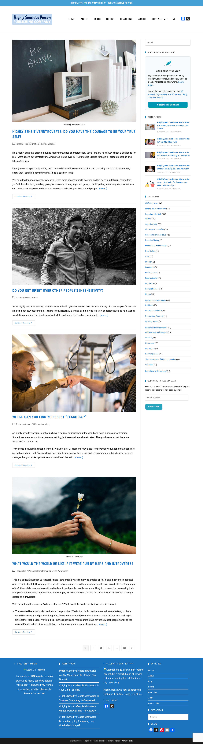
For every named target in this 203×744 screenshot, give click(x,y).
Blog (150, 681)
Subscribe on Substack (168, 105)
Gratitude (149, 305)
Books (151, 687)
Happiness (149, 343)
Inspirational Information (155, 300)
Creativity (149, 338)
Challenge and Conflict (154, 229)
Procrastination (151, 278)
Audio (151, 698)
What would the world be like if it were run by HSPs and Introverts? (72, 564)
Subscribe (153, 407)
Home (151, 670)
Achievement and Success (156, 332)
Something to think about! (156, 371)
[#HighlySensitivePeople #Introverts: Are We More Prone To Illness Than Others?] (150, 127)
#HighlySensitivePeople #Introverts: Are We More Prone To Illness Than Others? (173, 125)
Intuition (148, 262)
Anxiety (148, 219)
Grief (147, 256)
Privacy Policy (127, 741)
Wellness (149, 365)
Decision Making (152, 240)
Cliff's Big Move (151, 203)
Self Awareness (23, 297)
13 (124, 647)
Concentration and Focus (155, 235)
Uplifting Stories (152, 321)
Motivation (149, 348)
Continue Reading (25, 195)
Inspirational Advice (153, 310)
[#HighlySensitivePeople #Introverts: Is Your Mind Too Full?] (150, 142)
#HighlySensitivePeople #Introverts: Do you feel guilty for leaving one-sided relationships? (173, 182)
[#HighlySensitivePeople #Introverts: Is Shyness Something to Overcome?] (150, 155)
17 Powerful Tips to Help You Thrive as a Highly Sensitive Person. (167, 94)
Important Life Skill (153, 214)
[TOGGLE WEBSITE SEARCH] (174, 19)
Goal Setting (150, 251)
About (151, 676)
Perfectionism (151, 272)
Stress (35, 297)
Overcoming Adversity (154, 316)
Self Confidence (48, 144)
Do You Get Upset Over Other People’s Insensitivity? (58, 290)
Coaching (152, 692)
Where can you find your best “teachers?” (49, 417)
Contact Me (153, 703)
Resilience (149, 283)
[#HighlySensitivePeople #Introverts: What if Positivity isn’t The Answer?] (150, 169)
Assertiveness (151, 224)
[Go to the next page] (132, 648)
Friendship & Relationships (156, 245)
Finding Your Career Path (155, 209)
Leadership (21, 571)
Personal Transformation (27, 144)
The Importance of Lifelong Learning (32, 424)
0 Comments (176, 132)
